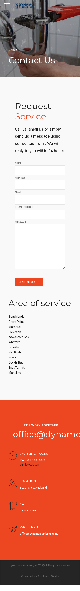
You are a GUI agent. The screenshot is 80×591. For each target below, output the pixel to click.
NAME (18, 163)
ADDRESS (20, 177)
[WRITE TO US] (13, 529)
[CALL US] (13, 506)
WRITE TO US (30, 527)
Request (33, 111)
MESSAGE (20, 221)
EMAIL (18, 192)
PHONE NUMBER (24, 207)
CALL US (26, 504)
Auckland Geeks (48, 576)
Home (13, 50)
